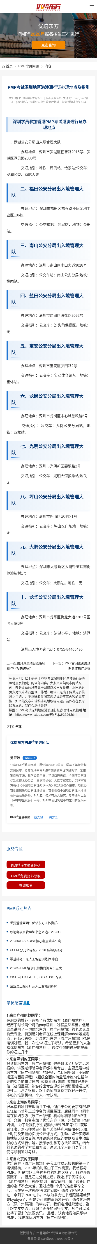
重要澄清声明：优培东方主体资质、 (35, 922)
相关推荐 (14, 726)
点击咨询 (48, 44)
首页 (11, 65)
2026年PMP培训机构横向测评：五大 (36, 968)
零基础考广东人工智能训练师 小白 (34, 959)
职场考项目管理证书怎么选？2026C (35, 931)
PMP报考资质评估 (26, 865)
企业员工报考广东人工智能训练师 (33, 986)
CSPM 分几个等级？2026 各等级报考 (36, 950)
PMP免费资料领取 (26, 875)
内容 (48, 65)
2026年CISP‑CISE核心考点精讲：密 (35, 941)
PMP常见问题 (30, 65)
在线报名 (26, 885)
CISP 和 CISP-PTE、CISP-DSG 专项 (36, 977)
